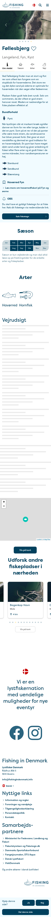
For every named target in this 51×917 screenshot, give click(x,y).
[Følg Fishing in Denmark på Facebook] (16, 733)
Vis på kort (25, 550)
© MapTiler (46, 539)
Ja (28, 902)
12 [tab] (41, 622)
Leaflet (39, 539)
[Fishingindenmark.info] (36, 883)
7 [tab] (27, 622)
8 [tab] (29, 622)
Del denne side (25, 912)
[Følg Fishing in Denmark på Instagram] (35, 733)
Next (45, 24)
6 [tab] (24, 622)
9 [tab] (32, 622)
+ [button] (4, 502)
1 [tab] (20, 41)
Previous (6, 24)
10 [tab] (35, 622)
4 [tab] (28, 41)
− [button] (4, 506)
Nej (42, 902)
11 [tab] (38, 622)
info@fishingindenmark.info (17, 779)
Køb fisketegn (22, 216)
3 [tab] (25, 41)
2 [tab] (22, 41)
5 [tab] (31, 41)
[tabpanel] (25, 25)
